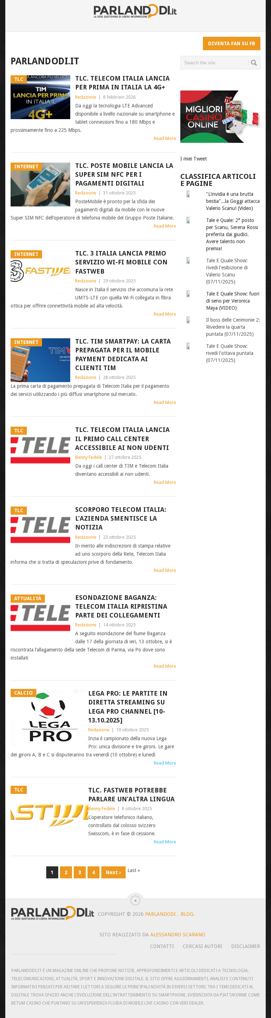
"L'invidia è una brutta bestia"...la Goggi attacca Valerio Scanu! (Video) (233, 201)
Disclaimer (245, 946)
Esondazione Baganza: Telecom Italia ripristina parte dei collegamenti (121, 606)
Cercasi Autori (202, 946)
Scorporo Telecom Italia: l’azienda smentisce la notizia (120, 518)
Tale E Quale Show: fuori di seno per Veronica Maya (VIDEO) (232, 301)
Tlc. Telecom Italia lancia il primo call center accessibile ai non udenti (122, 438)
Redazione (85, 97)
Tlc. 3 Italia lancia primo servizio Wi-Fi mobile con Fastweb (121, 262)
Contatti (162, 946)
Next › (113, 872)
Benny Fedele (88, 457)
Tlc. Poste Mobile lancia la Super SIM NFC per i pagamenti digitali (124, 174)
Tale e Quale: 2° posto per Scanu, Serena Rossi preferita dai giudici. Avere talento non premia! (232, 234)
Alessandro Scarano (177, 934)
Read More (165, 138)
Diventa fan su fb (231, 43)
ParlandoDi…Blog (169, 914)
